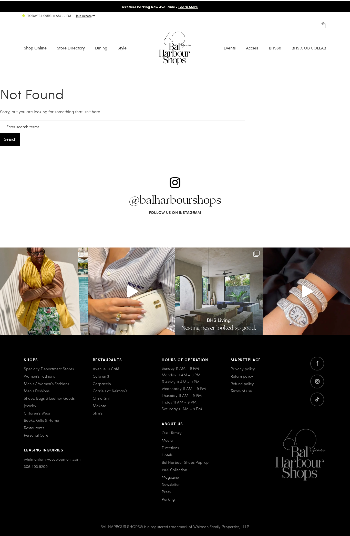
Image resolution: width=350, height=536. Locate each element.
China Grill (101, 398)
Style (122, 47)
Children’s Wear (37, 413)
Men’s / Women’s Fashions (46, 383)
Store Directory (71, 47)
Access (252, 47)
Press (166, 491)
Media (167, 440)
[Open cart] (323, 25)
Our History (172, 432)
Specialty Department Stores (49, 368)
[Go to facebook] (317, 363)
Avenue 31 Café (106, 368)
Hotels (167, 454)
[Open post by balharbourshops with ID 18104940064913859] (44, 291)
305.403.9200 (36, 466)
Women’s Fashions (39, 376)
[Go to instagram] (317, 381)
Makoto (99, 405)
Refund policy (242, 383)
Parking (168, 499)
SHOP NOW (285, 6)
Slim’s (97, 413)
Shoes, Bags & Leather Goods (49, 398)
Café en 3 (101, 376)
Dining (101, 47)
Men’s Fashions (36, 390)
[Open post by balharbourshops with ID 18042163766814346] (131, 291)
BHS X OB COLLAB (309, 47)
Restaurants (34, 427)
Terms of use (241, 390)
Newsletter (171, 484)
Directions (170, 447)
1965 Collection (174, 469)
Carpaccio (102, 383)
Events (230, 47)
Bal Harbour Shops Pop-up (185, 462)
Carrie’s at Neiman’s (110, 390)
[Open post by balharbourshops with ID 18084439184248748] (219, 291)
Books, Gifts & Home (41, 420)
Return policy (242, 376)
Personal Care (36, 435)
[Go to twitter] (317, 399)
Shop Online (35, 47)
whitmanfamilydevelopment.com (52, 459)
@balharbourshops (175, 200)
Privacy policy (243, 368)
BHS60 (275, 47)
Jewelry (30, 405)
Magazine (170, 477)
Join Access (83, 15)
